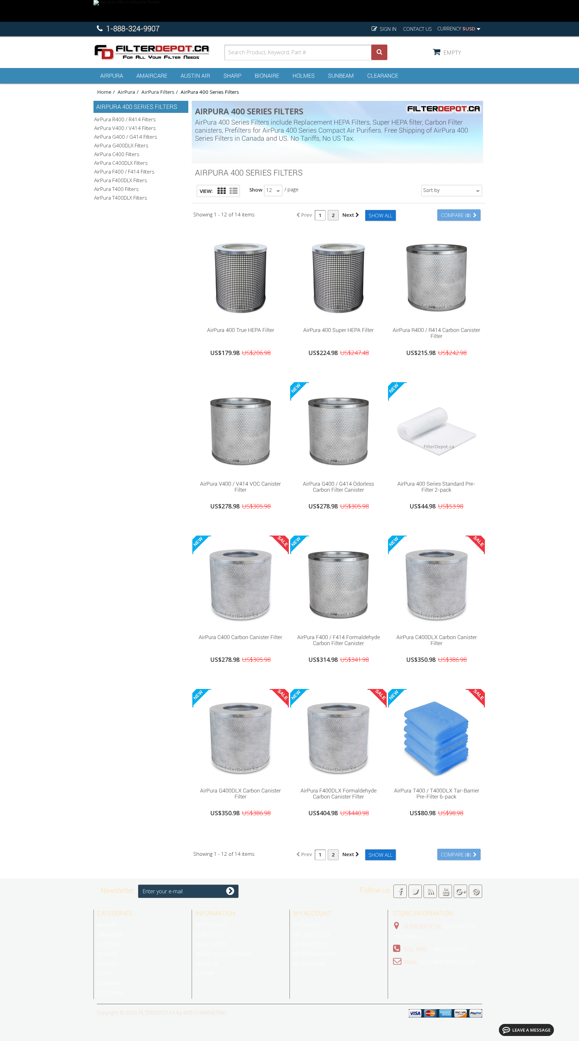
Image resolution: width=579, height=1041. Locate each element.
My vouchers (309, 963)
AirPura (111, 75)
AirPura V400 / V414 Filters (125, 128)
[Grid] (221, 191)
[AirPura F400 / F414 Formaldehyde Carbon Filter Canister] (338, 583)
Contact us (417, 28)
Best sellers (211, 924)
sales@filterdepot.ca (447, 962)
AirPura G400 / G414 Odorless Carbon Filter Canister (338, 487)
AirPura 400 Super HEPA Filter (338, 330)
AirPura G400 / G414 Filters (125, 136)
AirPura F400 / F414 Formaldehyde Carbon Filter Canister (338, 640)
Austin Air (195, 75)
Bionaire (267, 75)
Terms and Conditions (223, 954)
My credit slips (311, 934)
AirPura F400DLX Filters (120, 180)
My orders (306, 924)
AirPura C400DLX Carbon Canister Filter (436, 640)
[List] (234, 191)
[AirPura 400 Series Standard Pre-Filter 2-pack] (436, 429)
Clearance (382, 75)
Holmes (304, 75)
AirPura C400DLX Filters (121, 162)
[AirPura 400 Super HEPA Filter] (338, 276)
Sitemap (204, 973)
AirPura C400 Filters (116, 154)
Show (255, 189)
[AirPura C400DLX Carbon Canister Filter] (436, 583)
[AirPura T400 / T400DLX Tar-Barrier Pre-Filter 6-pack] (436, 736)
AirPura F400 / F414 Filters (124, 171)
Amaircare (151, 75)
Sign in (387, 28)
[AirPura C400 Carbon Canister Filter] (240, 583)
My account (312, 913)
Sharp (232, 75)
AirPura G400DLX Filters (121, 145)
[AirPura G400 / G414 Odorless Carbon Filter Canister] (338, 429)
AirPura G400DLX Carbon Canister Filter (240, 794)
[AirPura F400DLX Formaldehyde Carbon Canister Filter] (338, 736)
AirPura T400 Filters (116, 189)
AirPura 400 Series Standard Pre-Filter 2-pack (436, 487)
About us (207, 963)
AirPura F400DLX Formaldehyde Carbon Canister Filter (339, 794)
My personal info (315, 954)
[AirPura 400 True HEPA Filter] (240, 276)
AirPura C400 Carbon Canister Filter (240, 637)
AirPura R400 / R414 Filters (125, 119)
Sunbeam (341, 75)
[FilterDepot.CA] (158, 52)
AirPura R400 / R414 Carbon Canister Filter (436, 333)
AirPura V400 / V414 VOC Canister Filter (240, 487)
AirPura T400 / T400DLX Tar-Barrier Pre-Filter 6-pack (436, 794)
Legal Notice (211, 944)
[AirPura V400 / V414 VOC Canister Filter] (240, 429)
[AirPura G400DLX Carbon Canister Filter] (240, 736)
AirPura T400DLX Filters (120, 197)
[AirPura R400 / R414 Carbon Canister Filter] (436, 276)
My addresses (310, 944)
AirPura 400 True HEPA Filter (240, 330)
